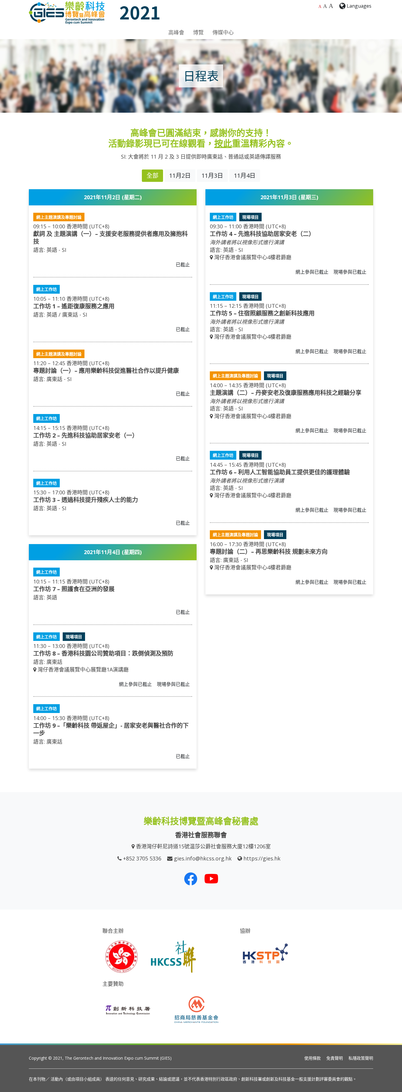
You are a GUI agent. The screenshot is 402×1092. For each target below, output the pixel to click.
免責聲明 (334, 1058)
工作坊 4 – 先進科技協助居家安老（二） (262, 234)
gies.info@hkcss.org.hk (203, 858)
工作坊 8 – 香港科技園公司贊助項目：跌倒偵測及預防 (103, 653)
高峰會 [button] (176, 32)
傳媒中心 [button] (223, 32)
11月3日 (212, 175)
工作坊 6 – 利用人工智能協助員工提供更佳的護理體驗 (280, 472)
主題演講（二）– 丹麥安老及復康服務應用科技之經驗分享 (285, 393)
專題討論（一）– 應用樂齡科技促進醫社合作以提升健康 (106, 371)
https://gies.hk (261, 858)
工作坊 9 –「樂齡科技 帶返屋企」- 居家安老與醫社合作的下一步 (111, 729)
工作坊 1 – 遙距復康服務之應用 (73, 306)
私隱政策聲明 (360, 1058)
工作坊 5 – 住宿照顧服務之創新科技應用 (262, 313)
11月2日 (180, 175)
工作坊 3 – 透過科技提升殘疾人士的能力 (85, 500)
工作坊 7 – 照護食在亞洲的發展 (73, 589)
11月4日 (244, 175)
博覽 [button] (198, 32)
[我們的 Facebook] (190, 878)
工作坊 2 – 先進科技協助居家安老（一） (85, 435)
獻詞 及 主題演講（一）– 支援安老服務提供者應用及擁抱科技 (110, 237)
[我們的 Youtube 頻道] (211, 878)
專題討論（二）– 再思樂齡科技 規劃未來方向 (269, 552)
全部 (152, 175)
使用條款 (312, 1058)
